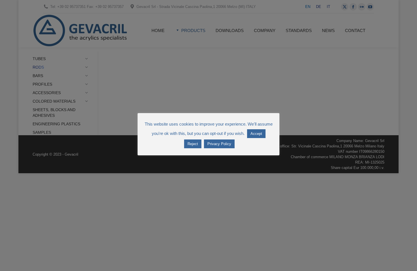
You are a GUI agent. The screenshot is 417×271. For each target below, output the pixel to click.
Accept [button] (256, 134)
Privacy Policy (219, 144)
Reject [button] (193, 144)
